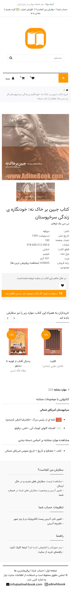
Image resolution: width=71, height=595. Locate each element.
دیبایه (46, 231)
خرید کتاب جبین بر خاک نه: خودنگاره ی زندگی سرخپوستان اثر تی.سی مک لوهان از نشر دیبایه (37, 96)
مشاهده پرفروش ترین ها (24, 263)
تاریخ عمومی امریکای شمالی (20, 451)
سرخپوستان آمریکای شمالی (54, 410)
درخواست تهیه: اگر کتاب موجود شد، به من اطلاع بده (31, 293)
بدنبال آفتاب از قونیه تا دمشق (18, 363)
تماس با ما (35, 13)
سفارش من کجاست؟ (45, 9)
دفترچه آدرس (54, 523)
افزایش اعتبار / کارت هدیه (19, 9)
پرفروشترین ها (22, 570)
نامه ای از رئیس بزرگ (44, 419)
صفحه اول (51, 570)
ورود (7, 78)
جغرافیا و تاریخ (45, 451)
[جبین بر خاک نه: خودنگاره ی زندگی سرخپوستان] (45, 192)
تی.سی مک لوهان (60, 223)
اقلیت (53, 361)
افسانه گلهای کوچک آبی (43, 428)
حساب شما (62, 9)
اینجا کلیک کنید (18, 547)
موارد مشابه (60, 389)
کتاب (59, 451)
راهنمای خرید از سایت (50, 552)
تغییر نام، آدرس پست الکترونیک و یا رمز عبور (37, 519)
